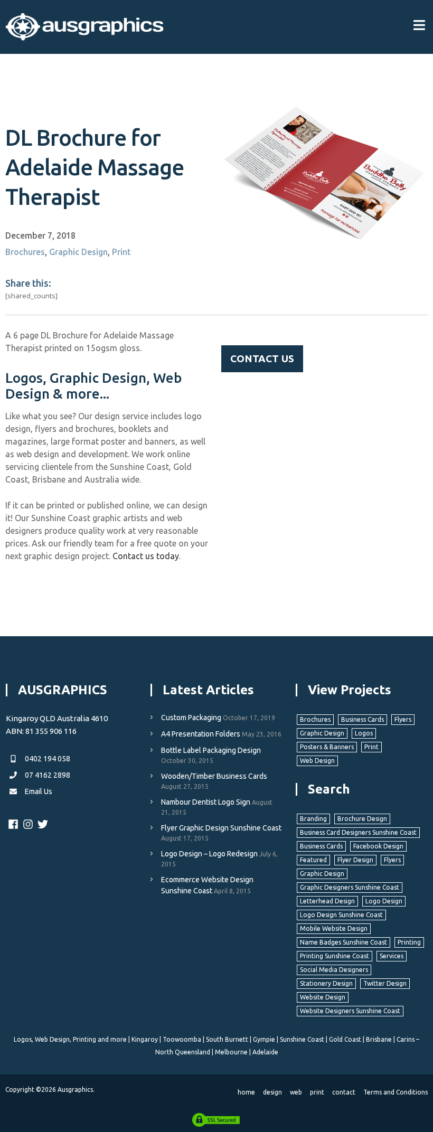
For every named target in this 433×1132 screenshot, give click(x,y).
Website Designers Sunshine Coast (350, 1010)
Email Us (37, 791)
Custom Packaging (191, 717)
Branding (313, 818)
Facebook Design (378, 846)
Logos (364, 733)
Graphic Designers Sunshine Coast (349, 887)
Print (121, 252)
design (272, 1092)
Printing (409, 942)
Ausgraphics (75, 1089)
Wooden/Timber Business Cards (214, 776)
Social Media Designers (334, 969)
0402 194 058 (46, 758)
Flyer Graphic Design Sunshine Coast (221, 828)
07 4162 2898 (46, 775)
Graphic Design (78, 252)
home (246, 1092)
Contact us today (145, 556)
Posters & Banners (327, 746)
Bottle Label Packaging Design (211, 750)
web (296, 1092)
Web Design (317, 760)
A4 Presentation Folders (200, 734)
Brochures (25, 252)
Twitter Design (385, 983)
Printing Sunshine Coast (334, 955)
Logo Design (383, 901)
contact (343, 1092)
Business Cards (362, 719)
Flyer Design (355, 859)
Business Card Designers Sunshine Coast (358, 832)
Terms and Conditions (395, 1092)
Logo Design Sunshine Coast (341, 914)
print (317, 1092)
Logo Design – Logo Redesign (209, 854)
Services (391, 955)
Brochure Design (362, 818)
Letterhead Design (327, 901)
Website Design (322, 997)
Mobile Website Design (334, 928)
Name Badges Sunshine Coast (343, 942)
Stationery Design (326, 983)
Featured (313, 859)
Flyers (402, 719)
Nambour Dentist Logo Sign (205, 802)
